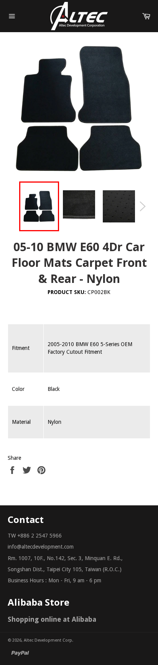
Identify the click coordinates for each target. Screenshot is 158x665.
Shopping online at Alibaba (52, 619)
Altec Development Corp (48, 640)
